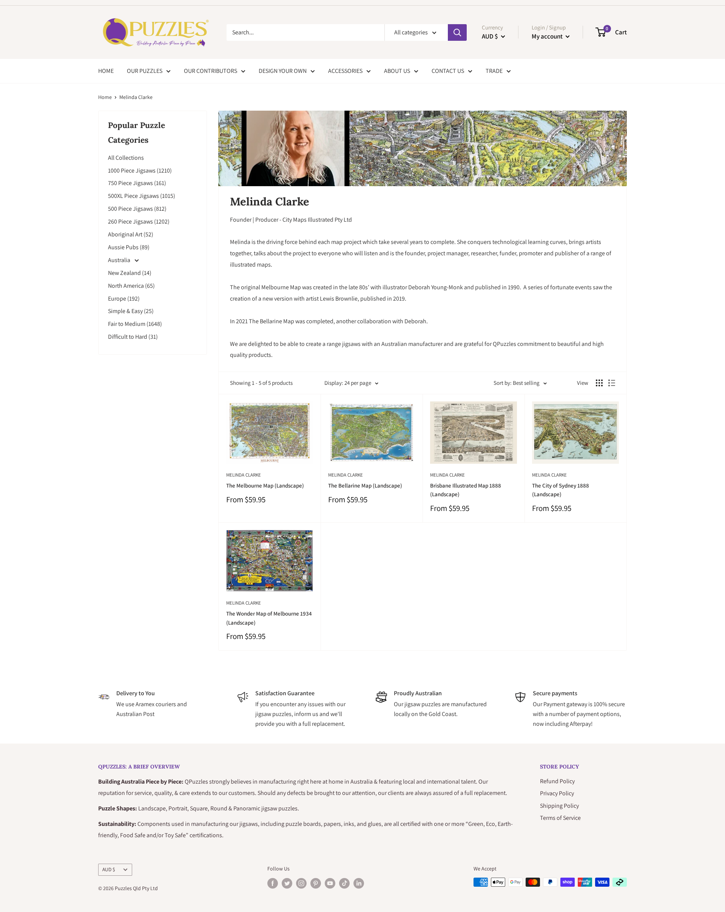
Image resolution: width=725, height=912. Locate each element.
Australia (119, 260)
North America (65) (131, 286)
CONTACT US (448, 71)
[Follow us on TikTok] (344, 883)
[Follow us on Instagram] (301, 883)
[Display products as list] (611, 383)
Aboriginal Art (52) (130, 234)
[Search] (457, 32)
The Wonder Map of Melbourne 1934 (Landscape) (269, 618)
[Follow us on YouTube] (330, 883)
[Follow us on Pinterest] (315, 883)
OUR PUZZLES (144, 71)
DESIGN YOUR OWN (283, 71)
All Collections (126, 158)
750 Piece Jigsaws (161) (137, 183)
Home (105, 97)
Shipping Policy (559, 806)
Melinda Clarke (243, 475)
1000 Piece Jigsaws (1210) (140, 170)
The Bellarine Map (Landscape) (365, 485)
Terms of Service (560, 818)
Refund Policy (557, 781)
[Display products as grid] (599, 383)
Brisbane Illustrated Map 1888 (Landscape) (465, 490)
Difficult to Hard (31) (133, 337)
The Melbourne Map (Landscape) (265, 485)
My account (548, 36)
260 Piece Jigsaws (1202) (139, 221)
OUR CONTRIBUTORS (210, 71)
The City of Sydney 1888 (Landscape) (560, 490)
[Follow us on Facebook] (272, 883)
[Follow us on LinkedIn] (358, 883)
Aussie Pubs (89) (129, 247)
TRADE (494, 71)
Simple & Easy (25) (131, 311)
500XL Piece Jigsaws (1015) (141, 196)
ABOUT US (397, 71)
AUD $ (108, 869)
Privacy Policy (557, 793)
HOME (106, 71)
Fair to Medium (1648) (135, 324)
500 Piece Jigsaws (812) (137, 209)
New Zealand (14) (129, 273)
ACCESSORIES (345, 71)
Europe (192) (124, 298)
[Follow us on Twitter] (287, 883)
